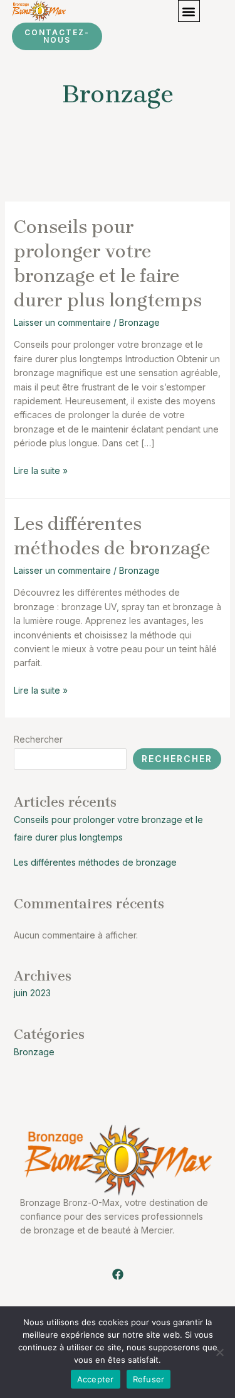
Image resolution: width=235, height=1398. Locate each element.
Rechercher (38, 739)
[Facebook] (117, 1274)
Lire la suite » (41, 470)
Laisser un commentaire (62, 322)
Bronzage (139, 322)
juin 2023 (32, 992)
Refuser (149, 1379)
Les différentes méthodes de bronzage (95, 862)
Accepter (95, 1379)
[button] (189, 11)
